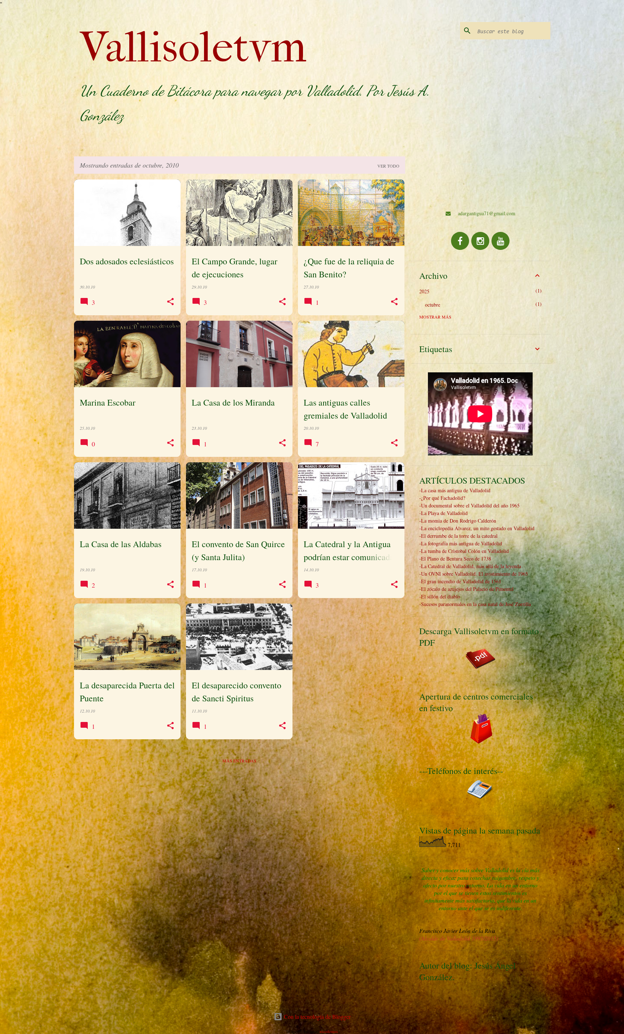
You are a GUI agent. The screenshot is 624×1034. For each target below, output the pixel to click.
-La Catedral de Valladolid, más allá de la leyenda (470, 566)
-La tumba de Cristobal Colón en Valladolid (464, 551)
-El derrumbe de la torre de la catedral (458, 535)
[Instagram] (480, 241)
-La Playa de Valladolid (443, 513)
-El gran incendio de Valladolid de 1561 (460, 581)
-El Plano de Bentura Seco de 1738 (455, 558)
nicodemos (329, 1031)
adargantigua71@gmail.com (486, 213)
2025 (424, 291)
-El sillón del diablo (439, 596)
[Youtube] (500, 241)
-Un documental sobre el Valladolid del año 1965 (469, 505)
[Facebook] (460, 241)
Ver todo (388, 166)
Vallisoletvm (193, 47)
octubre (432, 304)
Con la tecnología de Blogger (316, 1016)
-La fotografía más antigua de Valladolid (460, 543)
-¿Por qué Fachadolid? (442, 497)
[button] (170, 301)
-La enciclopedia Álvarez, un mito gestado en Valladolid (476, 528)
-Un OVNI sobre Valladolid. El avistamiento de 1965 (473, 573)
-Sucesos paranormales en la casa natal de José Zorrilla (475, 604)
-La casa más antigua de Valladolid (454, 490)
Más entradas (239, 760)
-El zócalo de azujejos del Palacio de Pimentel (466, 588)
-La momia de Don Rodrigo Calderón (457, 520)
